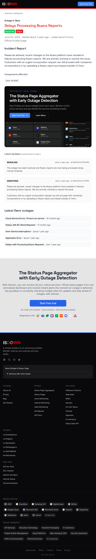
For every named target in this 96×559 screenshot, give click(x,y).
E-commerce (71, 419)
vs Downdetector (10, 435)
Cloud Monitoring (41, 399)
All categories (52, 539)
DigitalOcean (58, 504)
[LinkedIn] (4, 359)
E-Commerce (68, 528)
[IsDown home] (9, 4)
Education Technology (28, 528)
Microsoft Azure (51, 510)
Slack (26, 515)
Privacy (67, 550)
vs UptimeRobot (9, 451)
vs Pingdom (8, 439)
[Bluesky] (19, 359)
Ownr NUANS (12, 80)
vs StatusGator (9, 443)
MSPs (68, 399)
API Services (9, 528)
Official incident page (15, 40)
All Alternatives (9, 455)
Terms (58, 550)
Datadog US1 (40, 504)
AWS (10, 504)
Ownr (17, 20)
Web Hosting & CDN (58, 533)
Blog (5, 399)
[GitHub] (14, 359)
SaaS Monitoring (41, 407)
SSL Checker (8, 471)
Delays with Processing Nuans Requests (25, 244)
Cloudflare (23, 504)
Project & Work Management (16, 533)
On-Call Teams (72, 407)
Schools (69, 411)
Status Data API (72, 423)
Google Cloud (13, 510)
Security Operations (79, 533)
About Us (7, 390)
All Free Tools (8, 466)
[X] (9, 359)
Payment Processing (50, 528)
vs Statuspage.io (10, 447)
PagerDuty (83, 510)
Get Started (7, 403)
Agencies (69, 415)
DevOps (69, 403)
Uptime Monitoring (42, 403)
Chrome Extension (10, 483)
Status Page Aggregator (44, 390)
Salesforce (12, 515)
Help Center (31, 550)
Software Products (73, 390)
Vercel (38, 515)
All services (49, 515)
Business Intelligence (14, 13)
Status (41, 550)
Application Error (14, 238)
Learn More (41, 115)
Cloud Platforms (39, 533)
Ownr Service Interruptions (18, 231)
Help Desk (70, 394)
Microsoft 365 (32, 510)
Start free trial (48, 303)
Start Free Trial (86, 4)
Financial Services (35, 539)
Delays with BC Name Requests (20, 225)
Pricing (6, 394)
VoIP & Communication (13, 539)
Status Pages (39, 394)
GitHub (74, 504)
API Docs (38, 415)
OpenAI (69, 510)
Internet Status (9, 479)
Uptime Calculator (10, 475)
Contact (50, 550)
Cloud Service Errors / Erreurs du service (25, 218)
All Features (39, 411)
